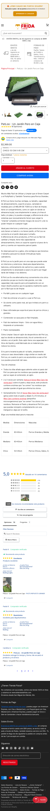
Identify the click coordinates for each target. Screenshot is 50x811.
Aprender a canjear (25, 14)
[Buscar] (46, 33)
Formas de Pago (38, 790)
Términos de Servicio (19, 797)
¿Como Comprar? (35, 785)
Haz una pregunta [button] (26, 515)
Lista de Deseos (21, 785)
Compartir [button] (9, 598)
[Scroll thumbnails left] (3, 115)
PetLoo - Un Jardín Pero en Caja (14, 593)
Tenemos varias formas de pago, (13, 707)
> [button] (32, 671)
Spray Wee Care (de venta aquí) (36, 393)
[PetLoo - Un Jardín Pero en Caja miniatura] (18, 114)
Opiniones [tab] (8, 522)
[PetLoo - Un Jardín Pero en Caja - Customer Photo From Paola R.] (25, 497)
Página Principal (7, 68)
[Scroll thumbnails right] (47, 115)
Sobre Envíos (25, 790)
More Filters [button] (12, 540)
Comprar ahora (25, 175)
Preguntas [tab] (23, 522)
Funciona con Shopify (9, 807)
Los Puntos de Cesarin (9, 787)
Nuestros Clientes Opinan (29, 787)
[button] (40, 799)
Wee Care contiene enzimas (15, 398)
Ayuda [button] (43, 800)
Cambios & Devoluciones (26, 792)
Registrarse (9, 762)
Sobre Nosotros (7, 785)
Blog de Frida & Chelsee (33, 795)
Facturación (5, 797)
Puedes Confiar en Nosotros (11, 795)
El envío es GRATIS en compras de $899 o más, (19, 726)
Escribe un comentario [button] (26, 509)
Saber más (10, 140)
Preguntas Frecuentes (9, 790)
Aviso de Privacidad (8, 792)
